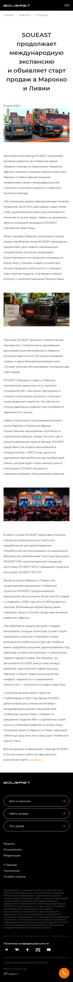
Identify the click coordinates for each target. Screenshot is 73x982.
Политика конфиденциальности (26, 943)
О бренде (10, 865)
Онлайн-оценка (15, 876)
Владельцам (12, 855)
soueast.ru (35, 759)
